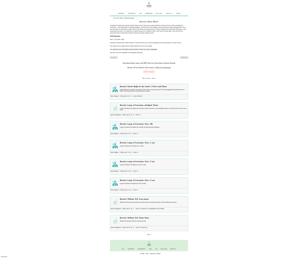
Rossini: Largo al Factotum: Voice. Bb (136, 124)
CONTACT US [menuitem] (169, 13)
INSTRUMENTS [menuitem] (132, 13)
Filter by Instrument (149, 71)
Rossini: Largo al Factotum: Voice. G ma (137, 180)
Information (114, 57)
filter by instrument (163, 67)
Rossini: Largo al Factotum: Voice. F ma (137, 161)
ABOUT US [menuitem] (173, 249)
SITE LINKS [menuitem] (159, 13)
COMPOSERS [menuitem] (121, 13)
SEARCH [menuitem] (178, 13)
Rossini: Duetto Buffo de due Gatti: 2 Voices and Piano (143, 86)
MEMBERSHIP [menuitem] (148, 13)
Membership (184, 57)
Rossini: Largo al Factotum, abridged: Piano (139, 105)
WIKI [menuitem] (140, 13)
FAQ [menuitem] (123, 249)
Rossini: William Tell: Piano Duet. (134, 218)
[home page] (149, 4)
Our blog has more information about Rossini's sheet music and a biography (133, 49)
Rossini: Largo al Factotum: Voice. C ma (137, 143)
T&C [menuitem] (156, 249)
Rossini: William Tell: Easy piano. (134, 199)
